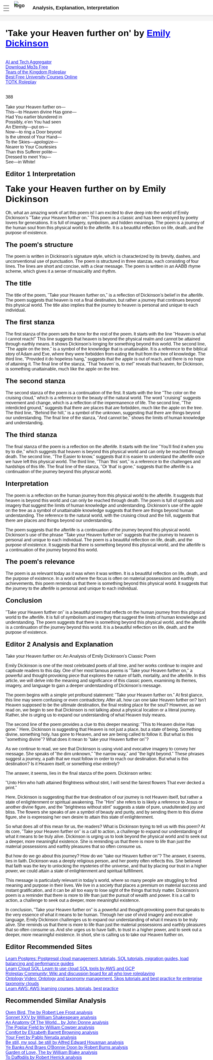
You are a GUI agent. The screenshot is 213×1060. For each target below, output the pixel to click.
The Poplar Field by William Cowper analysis (50, 1027)
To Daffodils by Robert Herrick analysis (44, 1057)
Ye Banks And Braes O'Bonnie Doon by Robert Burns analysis (67, 1047)
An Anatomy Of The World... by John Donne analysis (57, 1022)
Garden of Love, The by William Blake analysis (51, 1052)
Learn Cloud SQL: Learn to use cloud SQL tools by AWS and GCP (70, 968)
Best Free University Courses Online (41, 77)
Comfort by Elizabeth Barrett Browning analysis (52, 1032)
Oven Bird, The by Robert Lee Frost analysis (49, 1012)
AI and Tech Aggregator (29, 62)
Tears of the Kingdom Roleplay (36, 72)
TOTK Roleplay (21, 82)
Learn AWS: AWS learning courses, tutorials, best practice (62, 988)
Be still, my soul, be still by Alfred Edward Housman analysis (65, 1042)
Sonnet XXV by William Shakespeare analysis (51, 1017)
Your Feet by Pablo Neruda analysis (41, 1037)
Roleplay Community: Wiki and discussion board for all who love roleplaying (80, 973)
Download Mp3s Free (27, 67)
